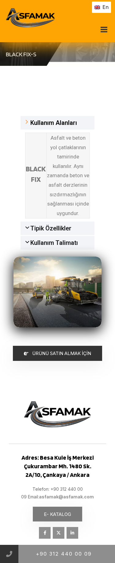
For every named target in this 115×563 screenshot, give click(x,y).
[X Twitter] (58, 533)
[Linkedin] (72, 533)
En (105, 7)
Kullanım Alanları (53, 122)
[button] (58, 123)
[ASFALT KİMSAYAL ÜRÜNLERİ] (49, 18)
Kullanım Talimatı (54, 242)
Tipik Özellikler (50, 228)
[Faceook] (45, 533)
